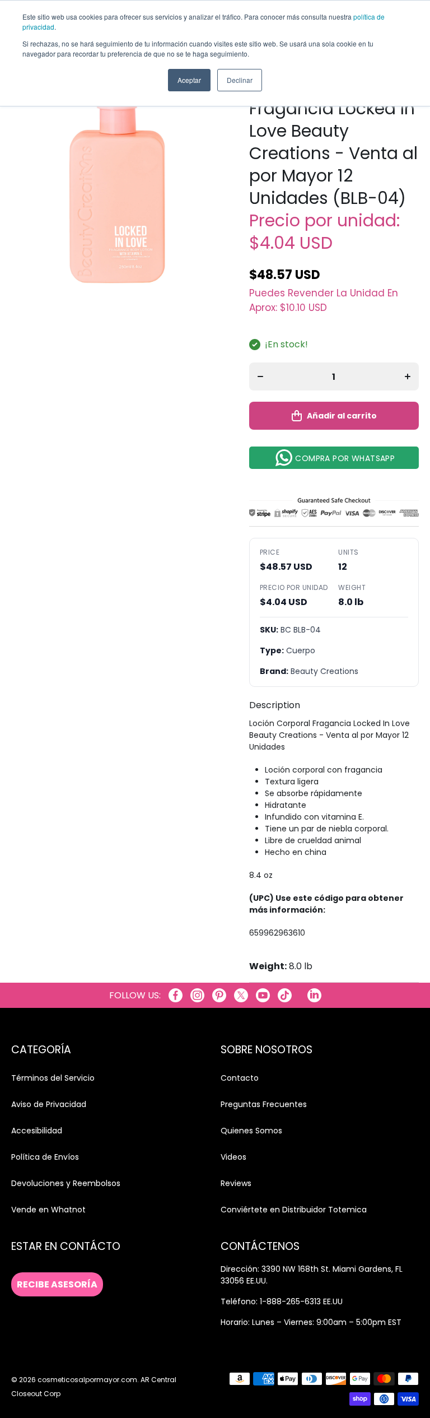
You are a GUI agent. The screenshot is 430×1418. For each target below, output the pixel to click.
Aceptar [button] (189, 80)
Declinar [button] (240, 80)
